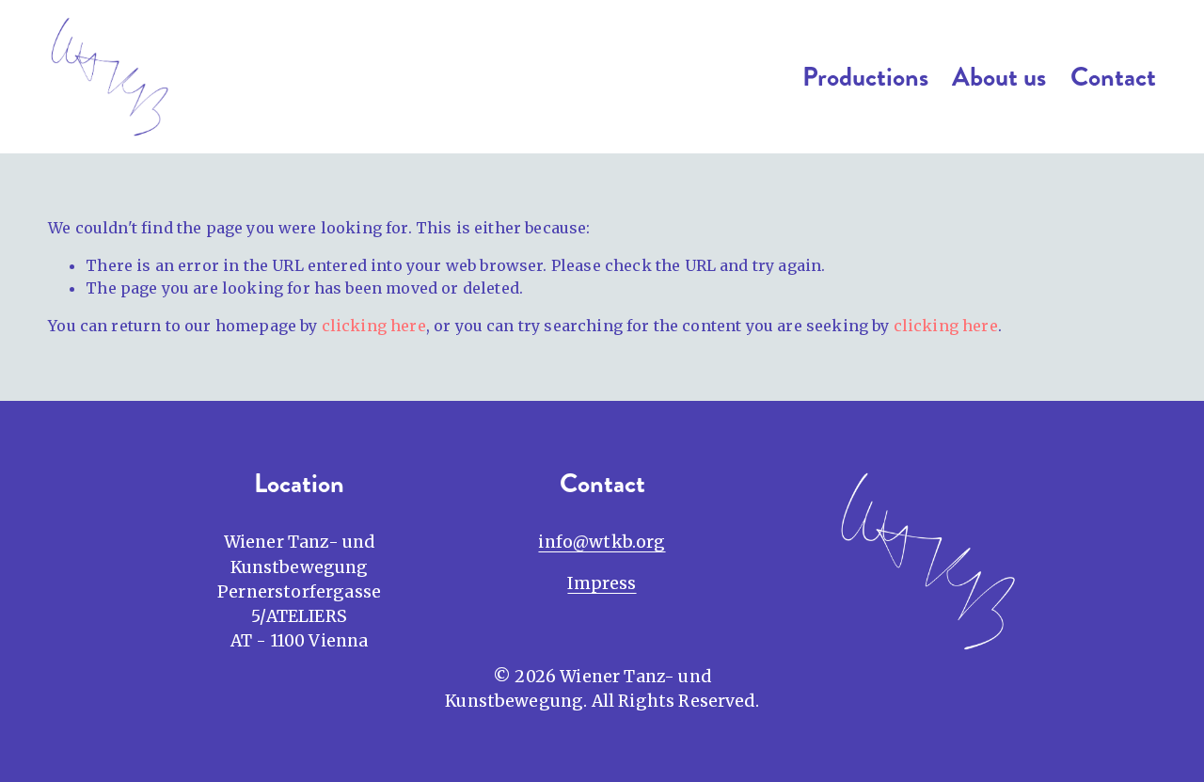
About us (999, 77)
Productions (865, 77)
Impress (601, 583)
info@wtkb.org (601, 542)
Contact (1113, 77)
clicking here (374, 325)
